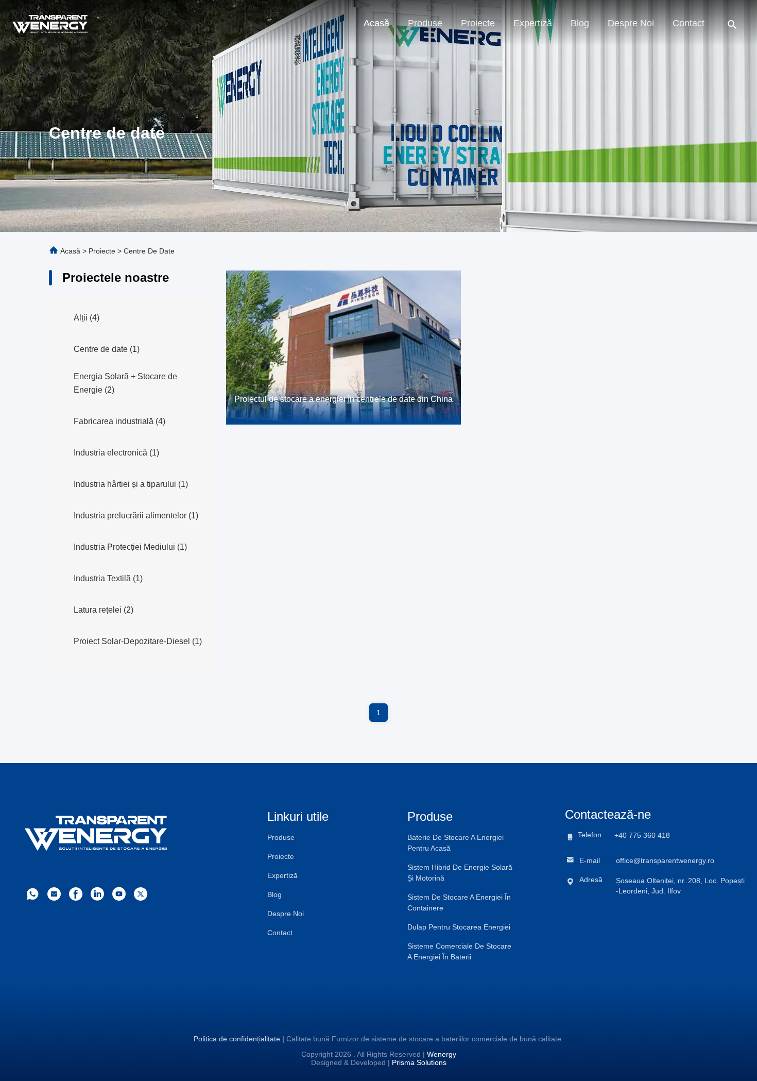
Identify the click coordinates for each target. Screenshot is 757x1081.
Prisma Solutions (419, 1062)
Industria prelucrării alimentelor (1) (136, 515)
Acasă (376, 23)
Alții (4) (86, 317)
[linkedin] (97, 897)
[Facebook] (75, 897)
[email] (54, 897)
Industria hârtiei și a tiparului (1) (131, 484)
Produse (425, 23)
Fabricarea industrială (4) (119, 421)
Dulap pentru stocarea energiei (458, 927)
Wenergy (441, 1054)
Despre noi (631, 23)
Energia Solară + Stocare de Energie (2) (125, 383)
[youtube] (119, 897)
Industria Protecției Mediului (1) (130, 547)
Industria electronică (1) (116, 452)
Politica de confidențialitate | (239, 1039)
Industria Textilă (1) (108, 578)
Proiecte (478, 23)
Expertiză (532, 23)
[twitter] (140, 897)
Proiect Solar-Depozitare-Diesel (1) (138, 641)
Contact (688, 23)
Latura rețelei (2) (103, 609)
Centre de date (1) (107, 349)
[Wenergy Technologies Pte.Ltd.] (50, 23)
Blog (580, 23)
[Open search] (732, 24)
